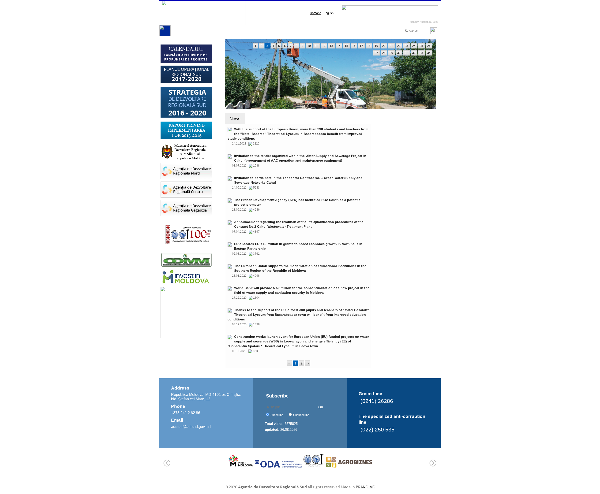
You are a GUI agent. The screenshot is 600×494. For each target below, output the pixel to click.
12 (324, 46)
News (235, 118)
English (328, 13)
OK (320, 407)
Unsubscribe (301, 415)
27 (376, 53)
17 (361, 46)
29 (391, 53)
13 (331, 46)
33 (421, 53)
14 (339, 46)
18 (369, 46)
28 (384, 53)
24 (414, 46)
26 (429, 46)
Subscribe (276, 415)
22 (399, 46)
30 (399, 53)
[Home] (165, 35)
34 (429, 53)
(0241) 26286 (376, 401)
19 (376, 46)
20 (384, 46)
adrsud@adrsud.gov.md (191, 427)
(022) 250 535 (377, 430)
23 (406, 46)
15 (346, 46)
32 (414, 53)
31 (406, 53)
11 (316, 46)
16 (354, 46)
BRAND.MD (365, 487)
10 (309, 46)
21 (391, 46)
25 (421, 46)
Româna (315, 13)
